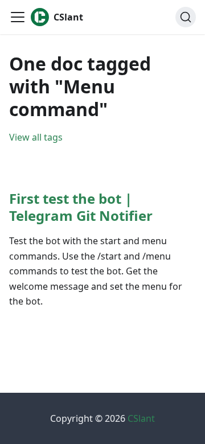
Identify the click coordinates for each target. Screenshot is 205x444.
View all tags (36, 137)
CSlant (141, 418)
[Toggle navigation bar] (17, 17)
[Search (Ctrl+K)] (185, 17)
